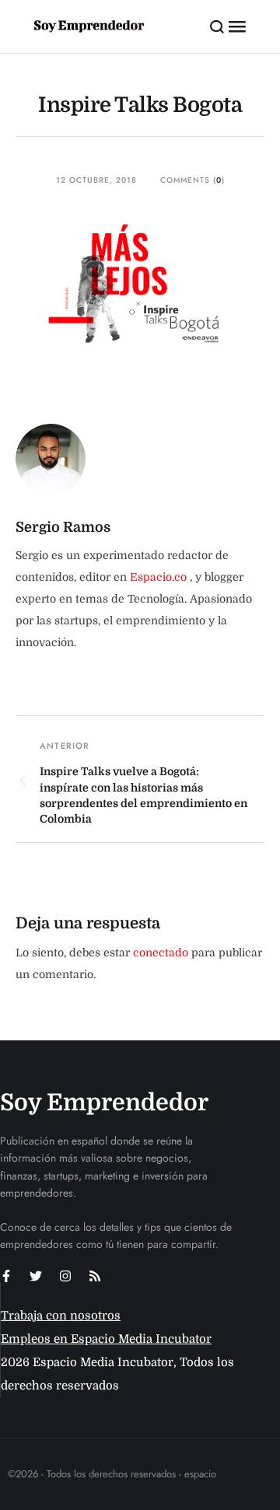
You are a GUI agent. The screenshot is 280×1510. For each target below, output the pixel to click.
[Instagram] (65, 1276)
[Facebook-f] (6, 1276)
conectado (160, 952)
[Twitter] (36, 1276)
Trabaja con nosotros (61, 1316)
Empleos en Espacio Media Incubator (106, 1339)
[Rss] (95, 1276)
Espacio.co (160, 577)
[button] (217, 26)
